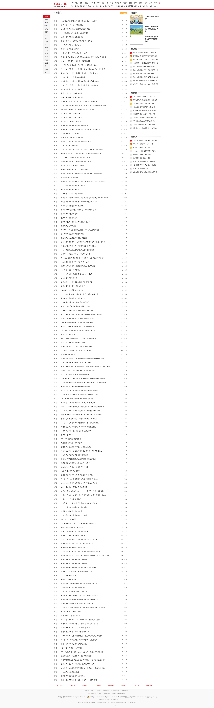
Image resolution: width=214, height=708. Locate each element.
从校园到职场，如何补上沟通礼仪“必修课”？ (76, 222)
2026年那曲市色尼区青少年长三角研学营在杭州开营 (78, 338)
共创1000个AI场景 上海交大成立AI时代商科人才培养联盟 (80, 230)
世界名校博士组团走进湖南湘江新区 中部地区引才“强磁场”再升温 (83, 668)
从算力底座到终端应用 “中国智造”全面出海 (75, 632)
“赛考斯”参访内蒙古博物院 (140, 168)
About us (72, 685)
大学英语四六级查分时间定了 (71, 145)
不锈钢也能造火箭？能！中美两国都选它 (74, 169)
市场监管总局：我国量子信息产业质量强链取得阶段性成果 (80, 551)
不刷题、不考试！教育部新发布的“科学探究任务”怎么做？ (80, 479)
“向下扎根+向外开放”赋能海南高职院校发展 (75, 157)
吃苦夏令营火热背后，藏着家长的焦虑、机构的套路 (78, 266)
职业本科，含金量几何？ (69, 218)
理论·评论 (109, 3)
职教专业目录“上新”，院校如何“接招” (73, 286)
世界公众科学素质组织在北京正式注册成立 (75, 29)
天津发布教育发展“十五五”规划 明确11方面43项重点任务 (80, 599)
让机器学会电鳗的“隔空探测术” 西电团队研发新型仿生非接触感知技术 (84, 382)
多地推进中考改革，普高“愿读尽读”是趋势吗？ (76, 346)
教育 (140, 3)
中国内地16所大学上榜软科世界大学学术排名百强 (77, 250)
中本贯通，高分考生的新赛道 (71, 270)
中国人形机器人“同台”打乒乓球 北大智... (144, 107)
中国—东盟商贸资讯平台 (107, 6)
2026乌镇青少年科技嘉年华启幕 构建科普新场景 (77, 399)
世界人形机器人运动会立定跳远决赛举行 (145, 172)
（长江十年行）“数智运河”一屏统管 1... (144, 96)
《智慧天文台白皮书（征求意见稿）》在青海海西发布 (79, 503)
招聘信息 (136, 685)
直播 (139, 6)
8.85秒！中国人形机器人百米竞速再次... (144, 124)
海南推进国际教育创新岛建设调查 (72, 206)
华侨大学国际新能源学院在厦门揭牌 (73, 342)
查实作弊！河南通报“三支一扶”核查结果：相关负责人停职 (80, 620)
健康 (150, 3)
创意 (135, 6)
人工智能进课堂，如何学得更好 (71, 117)
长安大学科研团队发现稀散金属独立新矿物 (75, 386)
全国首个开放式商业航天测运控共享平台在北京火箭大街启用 (81, 173)
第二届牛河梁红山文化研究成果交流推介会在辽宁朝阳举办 (80, 391)
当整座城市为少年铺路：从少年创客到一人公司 (77, 571)
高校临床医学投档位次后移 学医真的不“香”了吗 (77, 475)
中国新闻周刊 (120, 6)
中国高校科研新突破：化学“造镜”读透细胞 (75, 302)
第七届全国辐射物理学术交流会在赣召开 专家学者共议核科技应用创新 (84, 198)
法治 (145, 3)
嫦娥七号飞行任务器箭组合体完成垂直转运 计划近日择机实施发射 (83, 182)
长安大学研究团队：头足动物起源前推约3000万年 (77, 664)
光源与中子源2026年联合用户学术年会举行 (75, 254)
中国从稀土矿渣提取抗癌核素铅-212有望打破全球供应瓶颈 (80, 129)
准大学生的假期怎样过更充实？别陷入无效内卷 (77, 310)
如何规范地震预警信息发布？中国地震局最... (146, 84)
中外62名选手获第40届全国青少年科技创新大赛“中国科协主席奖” (82, 660)
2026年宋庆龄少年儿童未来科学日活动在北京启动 (77, 109)
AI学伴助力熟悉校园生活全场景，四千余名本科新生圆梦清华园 (82, 149)
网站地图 (149, 685)
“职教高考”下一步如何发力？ (70, 616)
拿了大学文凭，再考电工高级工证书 (73, 612)
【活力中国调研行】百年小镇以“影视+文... (145, 103)
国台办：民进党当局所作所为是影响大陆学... (146, 77)
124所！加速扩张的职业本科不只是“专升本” (75, 306)
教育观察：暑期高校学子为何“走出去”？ (74, 298)
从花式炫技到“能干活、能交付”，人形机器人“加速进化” (79, 101)
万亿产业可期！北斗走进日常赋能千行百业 (75, 628)
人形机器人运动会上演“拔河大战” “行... (144, 121)
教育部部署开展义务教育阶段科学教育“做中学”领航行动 (79, 567)
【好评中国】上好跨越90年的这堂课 (73, 77)
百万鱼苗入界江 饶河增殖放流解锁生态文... (145, 117)
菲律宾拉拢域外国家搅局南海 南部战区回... (145, 56)
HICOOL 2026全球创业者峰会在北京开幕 (75, 33)
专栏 (151, 6)
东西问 (92, 3)
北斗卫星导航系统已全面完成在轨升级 (74, 644)
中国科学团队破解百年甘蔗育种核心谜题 (74, 455)
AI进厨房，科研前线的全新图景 (71, 511)
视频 (143, 6)
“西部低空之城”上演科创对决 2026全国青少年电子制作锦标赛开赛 (83, 378)
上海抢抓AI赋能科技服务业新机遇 (72, 37)
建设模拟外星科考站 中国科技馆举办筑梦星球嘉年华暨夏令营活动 (83, 242)
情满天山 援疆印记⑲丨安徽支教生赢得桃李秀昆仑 (78, 370)
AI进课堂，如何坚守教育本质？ (71, 443)
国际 (98, 3)
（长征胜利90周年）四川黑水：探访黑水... (145, 165)
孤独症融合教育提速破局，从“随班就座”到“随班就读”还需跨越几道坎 (84, 105)
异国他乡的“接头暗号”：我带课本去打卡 (74, 527)
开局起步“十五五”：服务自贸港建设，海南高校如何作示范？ (81, 153)
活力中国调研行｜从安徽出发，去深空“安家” (76, 431)
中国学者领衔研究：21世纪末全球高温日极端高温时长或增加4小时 (83, 358)
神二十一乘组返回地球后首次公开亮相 (74, 507)
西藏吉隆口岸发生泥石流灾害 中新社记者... (145, 100)
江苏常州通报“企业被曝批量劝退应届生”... (145, 66)
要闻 (46, 19)
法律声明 (123, 685)
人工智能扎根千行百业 (68, 575)
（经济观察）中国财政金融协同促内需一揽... (146, 63)
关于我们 (60, 685)
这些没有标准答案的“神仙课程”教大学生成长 (76, 362)
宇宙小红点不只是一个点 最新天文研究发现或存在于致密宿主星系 (83, 69)
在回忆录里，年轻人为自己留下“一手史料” (75, 467)
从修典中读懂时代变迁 (68, 579)
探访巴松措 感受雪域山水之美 (141, 158)
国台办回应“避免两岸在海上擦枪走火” (144, 73)
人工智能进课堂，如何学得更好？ (72, 113)
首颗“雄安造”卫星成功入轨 (70, 178)
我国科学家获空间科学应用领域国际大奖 (74, 547)
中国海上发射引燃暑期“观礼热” (71, 499)
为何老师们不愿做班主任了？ (71, 278)
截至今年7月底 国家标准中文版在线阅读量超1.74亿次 (79, 583)
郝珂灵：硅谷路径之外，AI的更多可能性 (74, 531)
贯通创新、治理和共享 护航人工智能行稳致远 (76, 447)
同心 (86, 3)
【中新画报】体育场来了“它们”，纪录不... (145, 151)
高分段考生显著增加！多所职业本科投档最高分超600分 (79, 539)
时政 (76, 3)
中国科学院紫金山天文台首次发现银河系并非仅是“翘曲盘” (80, 411)
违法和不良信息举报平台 (84, 702)
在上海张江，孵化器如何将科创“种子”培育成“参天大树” (79, 483)
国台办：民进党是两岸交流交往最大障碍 (145, 80)
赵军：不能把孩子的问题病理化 (71, 93)
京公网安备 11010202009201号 (98, 697)
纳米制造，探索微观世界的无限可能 (73, 535)
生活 (155, 3)
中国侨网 (118, 3)
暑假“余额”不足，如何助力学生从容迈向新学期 (76, 41)
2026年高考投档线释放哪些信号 (71, 439)
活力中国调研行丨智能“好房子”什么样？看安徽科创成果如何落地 (82, 407)
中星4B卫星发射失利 (68, 354)
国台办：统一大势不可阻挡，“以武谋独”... (145, 52)
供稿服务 (111, 685)
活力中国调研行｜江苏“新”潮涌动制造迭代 (75, 374)
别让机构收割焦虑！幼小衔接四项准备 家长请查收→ (78, 246)
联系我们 (85, 685)
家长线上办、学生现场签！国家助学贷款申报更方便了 (79, 640)
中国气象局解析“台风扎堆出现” (71, 45)
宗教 (89, 6)
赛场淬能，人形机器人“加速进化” (72, 25)
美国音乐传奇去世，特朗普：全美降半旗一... (146, 59)
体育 (135, 3)
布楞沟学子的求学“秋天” (69, 334)
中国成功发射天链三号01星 (70, 672)
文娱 (130, 3)
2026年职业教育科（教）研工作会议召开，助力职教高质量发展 (82, 652)
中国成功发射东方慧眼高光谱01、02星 (74, 515)
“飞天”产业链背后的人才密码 (70, 471)
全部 (46, 16)
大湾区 (125, 3)
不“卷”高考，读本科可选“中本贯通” (72, 137)
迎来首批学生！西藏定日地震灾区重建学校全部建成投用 (80, 81)
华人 (46, 44)
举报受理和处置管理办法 (117, 702)
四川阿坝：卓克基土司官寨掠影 (142, 154)
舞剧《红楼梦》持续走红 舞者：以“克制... (145, 128)
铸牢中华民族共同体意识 (78, 6)
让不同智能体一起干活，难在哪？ (72, 89)
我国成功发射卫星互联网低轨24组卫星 (74, 238)
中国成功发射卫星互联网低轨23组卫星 (74, 559)
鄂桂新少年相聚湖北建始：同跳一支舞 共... (145, 114)
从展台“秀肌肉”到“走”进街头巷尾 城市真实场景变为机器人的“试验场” (84, 57)
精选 (46, 72)
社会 (103, 3)
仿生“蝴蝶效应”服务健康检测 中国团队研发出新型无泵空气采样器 (83, 258)
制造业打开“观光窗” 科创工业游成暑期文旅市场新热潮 (79, 419)
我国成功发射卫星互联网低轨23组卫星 (74, 563)
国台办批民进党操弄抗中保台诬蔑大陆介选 (145, 70)
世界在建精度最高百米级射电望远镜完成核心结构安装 (79, 202)
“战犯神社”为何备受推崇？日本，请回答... (145, 110)
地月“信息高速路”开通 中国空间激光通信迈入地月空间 (79, 21)
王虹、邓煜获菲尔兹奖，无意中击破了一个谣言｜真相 (79, 680)
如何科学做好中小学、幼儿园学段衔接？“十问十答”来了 (79, 73)
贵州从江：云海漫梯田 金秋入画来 (143, 144)
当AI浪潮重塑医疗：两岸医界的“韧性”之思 (75, 262)
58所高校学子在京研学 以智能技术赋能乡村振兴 (77, 322)
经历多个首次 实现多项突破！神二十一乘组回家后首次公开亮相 (82, 491)
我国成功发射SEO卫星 (68, 226)
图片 (147, 6)
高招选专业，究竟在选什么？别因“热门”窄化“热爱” (78, 403)
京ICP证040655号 (82, 697)
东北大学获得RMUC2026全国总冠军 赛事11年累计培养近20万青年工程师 (85, 366)
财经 (81, 3)
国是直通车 (129, 6)
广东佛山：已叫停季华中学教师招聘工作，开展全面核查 (80, 423)
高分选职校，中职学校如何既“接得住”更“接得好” (77, 282)
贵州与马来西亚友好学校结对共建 (72, 234)
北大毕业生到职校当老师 (69, 214)
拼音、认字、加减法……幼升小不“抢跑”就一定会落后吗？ (80, 85)
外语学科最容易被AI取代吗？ (71, 49)
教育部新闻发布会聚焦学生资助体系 (73, 676)
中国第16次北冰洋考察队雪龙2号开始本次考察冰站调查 (79, 395)
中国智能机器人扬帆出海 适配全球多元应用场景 (77, 543)
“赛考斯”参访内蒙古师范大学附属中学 (144, 161)
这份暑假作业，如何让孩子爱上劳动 (73, 587)
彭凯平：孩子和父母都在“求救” (71, 121)
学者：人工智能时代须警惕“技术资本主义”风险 (76, 274)
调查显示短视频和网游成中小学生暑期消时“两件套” (78, 318)
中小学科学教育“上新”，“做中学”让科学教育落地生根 (78, 523)
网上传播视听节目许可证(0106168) (67, 697)
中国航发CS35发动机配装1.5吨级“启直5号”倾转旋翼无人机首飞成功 (83, 608)
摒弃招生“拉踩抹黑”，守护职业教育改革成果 (76, 61)
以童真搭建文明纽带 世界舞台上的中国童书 (75, 463)
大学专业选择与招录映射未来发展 (72, 97)
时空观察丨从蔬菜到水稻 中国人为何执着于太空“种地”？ (80, 595)
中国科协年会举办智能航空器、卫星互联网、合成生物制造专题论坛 (83, 495)
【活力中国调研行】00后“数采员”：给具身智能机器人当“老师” (81, 636)
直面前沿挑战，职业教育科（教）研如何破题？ (77, 656)
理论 (46, 29)
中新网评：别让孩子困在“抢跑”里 (72, 194)
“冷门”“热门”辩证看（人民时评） (72, 648)
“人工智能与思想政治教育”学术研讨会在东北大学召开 (79, 330)
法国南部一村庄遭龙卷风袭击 (141, 147)
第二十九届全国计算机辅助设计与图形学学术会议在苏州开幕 (81, 314)
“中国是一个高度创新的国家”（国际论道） (75, 591)
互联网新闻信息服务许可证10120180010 (107, 699)
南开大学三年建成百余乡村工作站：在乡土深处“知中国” (79, 624)
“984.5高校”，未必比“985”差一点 (72, 290)
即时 (71, 3)
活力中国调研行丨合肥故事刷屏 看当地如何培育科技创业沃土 (81, 451)
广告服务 (98, 685)
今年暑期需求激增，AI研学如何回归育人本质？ (77, 161)
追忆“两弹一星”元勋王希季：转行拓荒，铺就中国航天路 (79, 294)
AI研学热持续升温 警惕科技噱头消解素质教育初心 (77, 326)
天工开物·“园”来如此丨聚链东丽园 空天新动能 (76, 350)
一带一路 (95, 6)
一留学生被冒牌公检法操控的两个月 (73, 165)
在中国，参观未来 (67, 435)
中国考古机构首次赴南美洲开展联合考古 (74, 125)
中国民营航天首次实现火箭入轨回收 (73, 186)
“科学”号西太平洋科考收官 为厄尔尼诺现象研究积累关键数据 (81, 415)
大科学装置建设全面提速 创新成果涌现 (74, 487)
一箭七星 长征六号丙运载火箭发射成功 (74, 53)
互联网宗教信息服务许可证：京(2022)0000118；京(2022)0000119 (138, 697)
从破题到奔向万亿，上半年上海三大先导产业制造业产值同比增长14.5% (85, 555)
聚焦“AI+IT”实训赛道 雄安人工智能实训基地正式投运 (78, 459)
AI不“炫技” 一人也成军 (68, 519)
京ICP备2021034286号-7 (113, 697)
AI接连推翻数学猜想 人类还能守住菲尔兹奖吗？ (77, 604)
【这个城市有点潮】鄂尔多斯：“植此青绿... (145, 140)
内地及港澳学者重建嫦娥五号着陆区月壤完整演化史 (78, 427)
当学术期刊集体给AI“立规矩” (70, 133)
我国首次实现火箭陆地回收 (70, 190)
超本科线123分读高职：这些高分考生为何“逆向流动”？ (79, 210)
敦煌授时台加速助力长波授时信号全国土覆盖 (76, 141)
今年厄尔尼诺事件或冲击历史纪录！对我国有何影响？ (79, 65)
